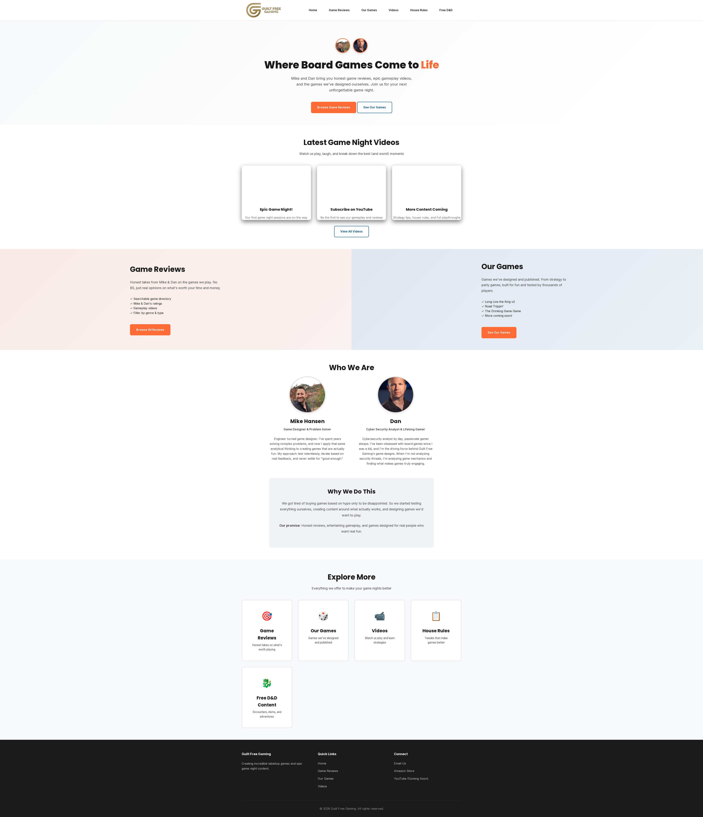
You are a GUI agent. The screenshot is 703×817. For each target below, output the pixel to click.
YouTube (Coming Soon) (411, 778)
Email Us (400, 763)
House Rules (419, 10)
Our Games (369, 10)
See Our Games (374, 107)
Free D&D (446, 10)
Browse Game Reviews (333, 107)
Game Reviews (339, 10)
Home (313, 10)
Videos (394, 10)
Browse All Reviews (150, 330)
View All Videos (351, 231)
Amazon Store (404, 771)
